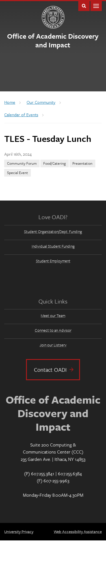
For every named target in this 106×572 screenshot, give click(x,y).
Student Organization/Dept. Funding (53, 231)
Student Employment (53, 261)
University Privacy (18, 531)
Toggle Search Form (84, 5)
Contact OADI (50, 370)
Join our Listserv (53, 345)
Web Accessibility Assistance (78, 531)
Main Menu (96, 5)
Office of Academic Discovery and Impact (52, 40)
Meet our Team (53, 315)
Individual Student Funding (53, 246)
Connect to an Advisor (53, 330)
